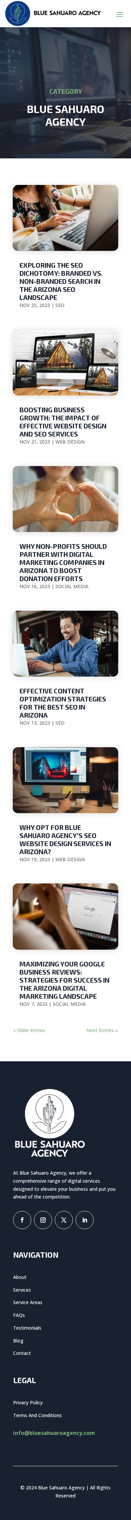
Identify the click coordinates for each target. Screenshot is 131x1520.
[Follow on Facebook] (22, 1220)
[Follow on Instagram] (43, 1220)
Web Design (70, 442)
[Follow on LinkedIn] (85, 1220)
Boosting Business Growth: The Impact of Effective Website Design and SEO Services (62, 422)
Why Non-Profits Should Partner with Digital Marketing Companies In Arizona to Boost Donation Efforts (63, 562)
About (20, 1277)
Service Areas (27, 1302)
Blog (18, 1340)
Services (22, 1290)
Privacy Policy (28, 1402)
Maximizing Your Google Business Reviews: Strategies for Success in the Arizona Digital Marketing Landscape (64, 980)
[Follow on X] (64, 1220)
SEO (59, 305)
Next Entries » (102, 1030)
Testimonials (27, 1328)
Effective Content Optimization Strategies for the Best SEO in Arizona (62, 703)
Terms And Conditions (37, 1415)
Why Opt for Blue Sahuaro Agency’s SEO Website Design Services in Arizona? (65, 839)
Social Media (71, 586)
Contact (22, 1353)
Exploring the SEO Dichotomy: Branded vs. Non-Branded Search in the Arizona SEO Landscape (61, 281)
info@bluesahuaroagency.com (54, 1433)
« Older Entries (29, 1030)
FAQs (19, 1315)
